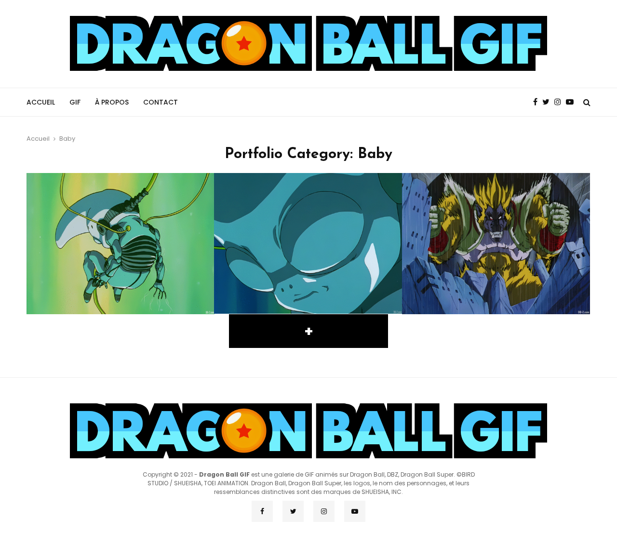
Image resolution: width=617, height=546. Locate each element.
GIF (74, 102)
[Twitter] (548, 102)
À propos (112, 102)
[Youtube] (572, 102)
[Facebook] (537, 102)
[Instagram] (560, 102)
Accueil (41, 102)
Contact (160, 102)
